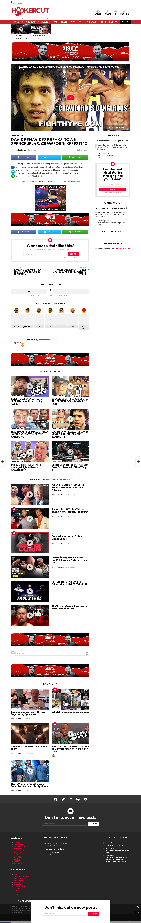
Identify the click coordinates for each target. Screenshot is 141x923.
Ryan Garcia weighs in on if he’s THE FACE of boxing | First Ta (40, 37)
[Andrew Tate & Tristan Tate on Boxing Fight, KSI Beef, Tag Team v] (30, 518)
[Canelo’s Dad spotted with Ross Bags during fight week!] (30, 699)
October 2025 (18, 844)
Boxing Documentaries (21, 876)
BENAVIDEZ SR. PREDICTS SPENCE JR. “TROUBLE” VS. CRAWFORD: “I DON (70, 401)
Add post (125, 22)
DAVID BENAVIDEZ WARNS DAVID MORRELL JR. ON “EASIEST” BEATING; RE (70, 434)
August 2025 (18, 849)
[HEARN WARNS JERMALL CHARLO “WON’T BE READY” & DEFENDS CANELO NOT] (30, 419)
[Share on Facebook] (13, 167)
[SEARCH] (109, 22)
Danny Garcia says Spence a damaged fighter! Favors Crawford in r (26, 467)
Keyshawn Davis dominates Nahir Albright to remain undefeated (20, 37)
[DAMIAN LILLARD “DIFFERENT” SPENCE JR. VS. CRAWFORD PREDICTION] (2, 461)
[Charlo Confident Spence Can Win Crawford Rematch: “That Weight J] (70, 451)
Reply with (87, 653)
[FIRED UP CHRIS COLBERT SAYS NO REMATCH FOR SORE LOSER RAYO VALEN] (70, 733)
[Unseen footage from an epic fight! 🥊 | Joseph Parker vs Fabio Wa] (30, 567)
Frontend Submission (114, 845)
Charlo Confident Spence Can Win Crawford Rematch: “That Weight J (70, 467)
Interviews (76, 22)
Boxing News (29, 22)
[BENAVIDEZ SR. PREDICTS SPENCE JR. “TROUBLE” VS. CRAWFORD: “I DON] (70, 386)
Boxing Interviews (17, 395)
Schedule (43, 22)
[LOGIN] (112, 22)
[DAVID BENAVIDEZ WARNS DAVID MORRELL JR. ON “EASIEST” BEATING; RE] (70, 419)
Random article (17, 3)
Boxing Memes (19, 880)
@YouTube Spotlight (55, 849)
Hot (115, 14)
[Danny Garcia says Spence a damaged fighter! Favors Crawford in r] (30, 451)
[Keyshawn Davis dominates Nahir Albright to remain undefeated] (21, 29)
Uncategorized (19, 895)
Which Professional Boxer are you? (70, 712)
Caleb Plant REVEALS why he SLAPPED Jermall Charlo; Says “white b (27, 401)
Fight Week (90, 22)
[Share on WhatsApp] (13, 176)
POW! (54, 22)
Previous (12, 32)
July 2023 (17, 855)
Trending (124, 14)
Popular (107, 14)
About (16, 874)
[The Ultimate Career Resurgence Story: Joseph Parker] (30, 615)
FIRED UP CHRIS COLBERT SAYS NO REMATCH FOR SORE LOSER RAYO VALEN (70, 749)
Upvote (29, 291)
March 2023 (18, 863)
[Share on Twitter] (13, 172)
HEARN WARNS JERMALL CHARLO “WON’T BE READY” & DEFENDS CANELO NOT (29, 434)
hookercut (109, 843)
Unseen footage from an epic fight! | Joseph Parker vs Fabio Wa (69, 560)
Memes (64, 22)
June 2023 (17, 857)
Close (138, 907)
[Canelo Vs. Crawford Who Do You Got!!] (30, 733)
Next (129, 32)
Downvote (71, 291)
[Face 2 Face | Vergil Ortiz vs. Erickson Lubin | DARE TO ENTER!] (30, 591)
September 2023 (19, 851)
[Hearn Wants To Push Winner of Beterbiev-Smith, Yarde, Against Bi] (30, 771)
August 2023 (18, 853)
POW (15, 891)
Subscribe (55, 853)
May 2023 (17, 859)
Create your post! (75, 181)
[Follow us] (105, 22)
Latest (98, 14)
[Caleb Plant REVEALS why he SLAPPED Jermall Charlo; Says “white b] (30, 386)
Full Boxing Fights (19, 886)
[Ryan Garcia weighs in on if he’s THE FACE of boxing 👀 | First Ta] (41, 29)
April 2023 (17, 861)
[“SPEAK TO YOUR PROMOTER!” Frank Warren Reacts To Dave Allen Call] (30, 494)
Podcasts (17, 889)
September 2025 (19, 847)
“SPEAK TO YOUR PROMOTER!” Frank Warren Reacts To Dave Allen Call (68, 487)
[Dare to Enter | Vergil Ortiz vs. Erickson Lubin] (30, 542)
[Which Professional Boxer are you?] (70, 699)
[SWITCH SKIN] (102, 22)
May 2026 (17, 842)
